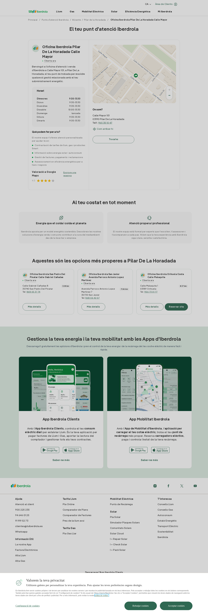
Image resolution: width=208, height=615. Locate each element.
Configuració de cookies (28, 605)
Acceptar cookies (176, 605)
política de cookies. (102, 595)
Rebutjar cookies (140, 605)
